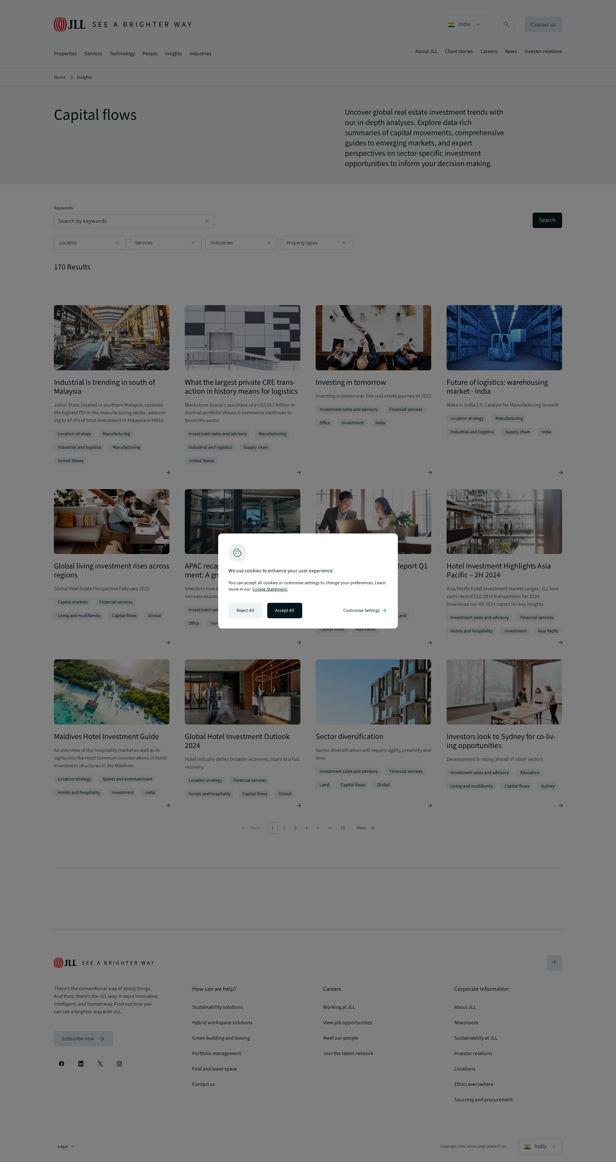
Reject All (245, 610)
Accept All (284, 610)
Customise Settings (365, 610)
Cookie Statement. (270, 589)
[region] (308, 581)
